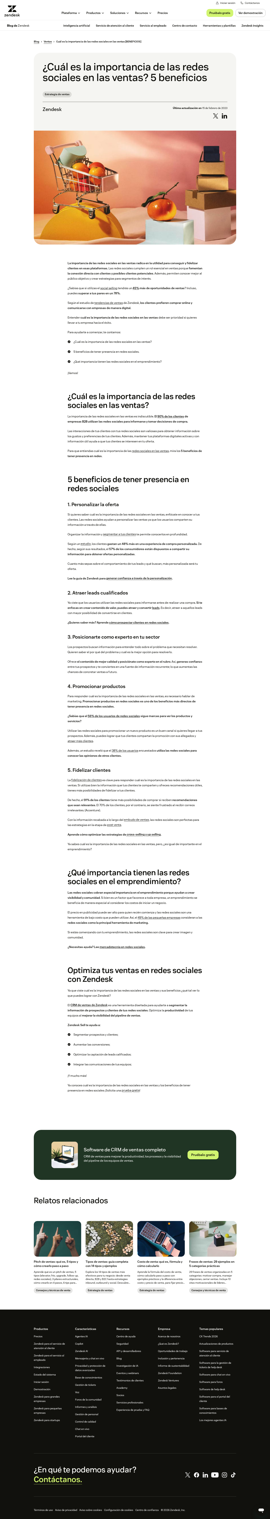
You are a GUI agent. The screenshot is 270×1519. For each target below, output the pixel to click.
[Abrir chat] (261, 1510)
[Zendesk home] (13, 10)
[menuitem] (71, 13)
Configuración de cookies (118, 1510)
